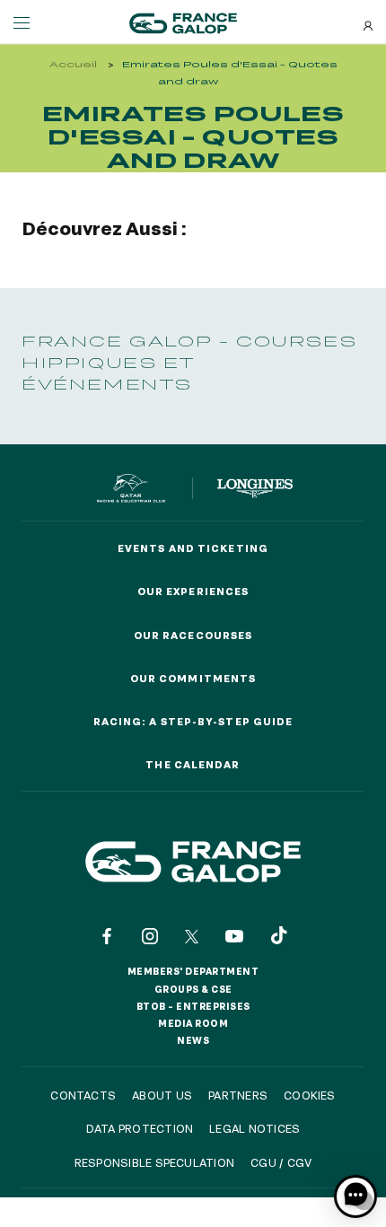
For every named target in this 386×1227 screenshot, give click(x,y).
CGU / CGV (280, 1162)
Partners (238, 1095)
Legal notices (254, 1128)
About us (162, 1095)
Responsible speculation (155, 1162)
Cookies (310, 1095)
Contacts (83, 1095)
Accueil (73, 64)
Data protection (140, 1128)
